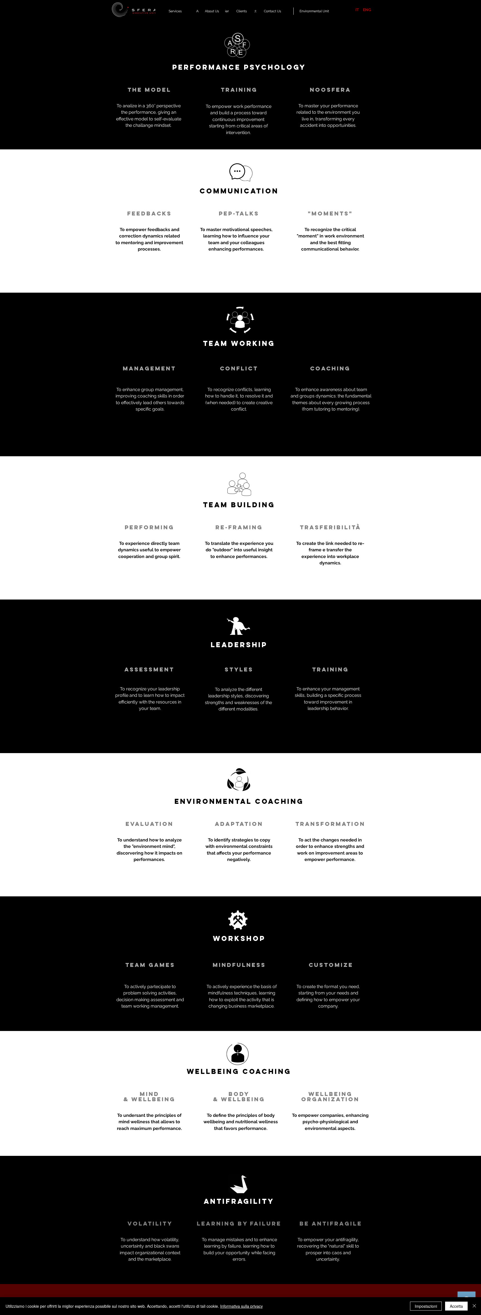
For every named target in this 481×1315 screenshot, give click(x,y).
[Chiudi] (474, 1306)
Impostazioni (426, 1306)
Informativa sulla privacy (241, 1306)
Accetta (456, 1306)
